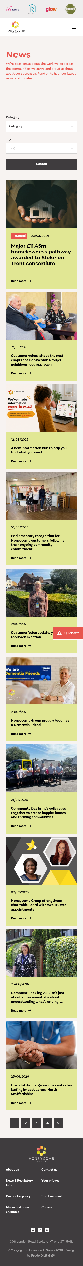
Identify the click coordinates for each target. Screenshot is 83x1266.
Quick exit (71, 633)
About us (12, 1170)
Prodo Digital (40, 1255)
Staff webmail (52, 1196)
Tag (8, 139)
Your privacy (50, 1181)
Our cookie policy (18, 1196)
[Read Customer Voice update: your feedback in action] (41, 593)
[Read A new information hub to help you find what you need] (41, 408)
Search (41, 164)
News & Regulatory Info (19, 1183)
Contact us (49, 1170)
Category (12, 117)
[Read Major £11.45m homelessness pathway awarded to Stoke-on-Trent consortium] (41, 204)
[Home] (15, 27)
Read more (18, 281)
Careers (47, 1207)
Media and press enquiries (17, 1209)
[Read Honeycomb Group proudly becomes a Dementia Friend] (41, 680)
